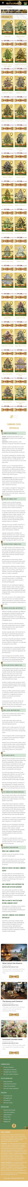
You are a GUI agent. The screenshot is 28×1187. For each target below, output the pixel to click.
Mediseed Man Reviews (9, 1110)
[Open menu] (3, 2)
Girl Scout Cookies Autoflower (11, 1088)
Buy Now (7, 32)
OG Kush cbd (7, 1100)
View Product (7, 44)
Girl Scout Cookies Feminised (11, 1074)
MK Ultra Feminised (8, 1067)
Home (3, 7)
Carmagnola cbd (8, 1098)
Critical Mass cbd (8, 1096)
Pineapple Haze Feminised (10, 1072)
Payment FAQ (7, 1119)
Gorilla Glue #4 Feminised (10, 1069)
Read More (14, 976)
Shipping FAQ (7, 1121)
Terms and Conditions (9, 1112)
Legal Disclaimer (8, 1114)
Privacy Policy (7, 1117)
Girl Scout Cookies (8, 1102)
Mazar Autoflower (8, 1081)
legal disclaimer (23, 1173)
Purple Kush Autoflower (9, 1086)
